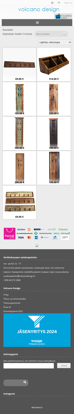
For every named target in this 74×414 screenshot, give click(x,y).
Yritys (6, 294)
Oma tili (68, 3)
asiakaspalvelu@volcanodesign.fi (19, 276)
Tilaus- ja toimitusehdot (14, 298)
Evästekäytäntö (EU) (13, 311)
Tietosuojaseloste (11, 302)
